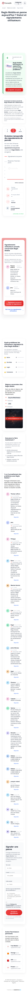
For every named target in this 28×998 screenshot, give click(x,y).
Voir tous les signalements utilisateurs (14, 310)
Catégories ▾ (18, 3)
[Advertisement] (14, 37)
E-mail (10, 872)
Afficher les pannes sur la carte (15, 418)
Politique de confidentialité (11, 904)
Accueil (3, 8)
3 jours (20, 130)
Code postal (9, 881)
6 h (7, 130)
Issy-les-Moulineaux (14, 397)
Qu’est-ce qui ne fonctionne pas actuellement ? (13, 889)
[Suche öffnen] (24, 3)
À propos (19, 980)
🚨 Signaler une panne (14, 90)
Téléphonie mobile (11, 8)
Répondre (16, 517)
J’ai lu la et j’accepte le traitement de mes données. (13, 905)
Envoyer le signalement (14, 912)
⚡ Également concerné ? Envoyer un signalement (14, 303)
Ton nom (8, 865)
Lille (9, 403)
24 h (13, 130)
